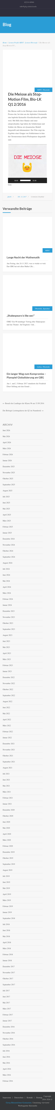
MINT (21, 42)
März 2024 (7, 593)
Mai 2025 (6, 508)
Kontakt (30, 1097)
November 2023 (9, 617)
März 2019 (7, 900)
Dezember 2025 (9, 466)
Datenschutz (18, 1097)
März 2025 (7, 520)
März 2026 (7, 448)
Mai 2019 (6, 888)
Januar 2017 (7, 1020)
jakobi (9, 197)
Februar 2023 (8, 665)
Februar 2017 (8, 1014)
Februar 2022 (8, 731)
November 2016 (9, 1032)
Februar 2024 (8, 599)
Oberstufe (34, 42)
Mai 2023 (6, 647)
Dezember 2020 (9, 810)
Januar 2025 (7, 532)
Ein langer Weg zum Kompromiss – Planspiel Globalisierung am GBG (26, 375)
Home (5, 42)
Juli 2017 (6, 990)
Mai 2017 (6, 1002)
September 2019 (9, 864)
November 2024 (9, 544)
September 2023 (9, 629)
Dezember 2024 (9, 538)
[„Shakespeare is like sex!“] (27, 293)
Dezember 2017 (9, 966)
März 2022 (7, 725)
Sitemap (39, 1097)
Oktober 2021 (8, 755)
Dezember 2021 (9, 743)
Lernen (11, 42)
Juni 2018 (6, 930)
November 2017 (9, 972)
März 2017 (7, 1008)
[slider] (25, 180)
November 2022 (9, 683)
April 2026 (7, 442)
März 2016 (7, 1075)
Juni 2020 (6, 822)
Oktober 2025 (8, 478)
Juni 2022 (6, 707)
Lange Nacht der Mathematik (23, 257)
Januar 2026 (7, 460)
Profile (16, 42)
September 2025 (9, 484)
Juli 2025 (6, 496)
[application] (27, 163)
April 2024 (7, 587)
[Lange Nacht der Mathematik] (27, 235)
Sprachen (46, 308)
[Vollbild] (43, 180)
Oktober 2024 (8, 551)
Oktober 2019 (8, 858)
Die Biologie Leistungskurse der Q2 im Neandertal (22, 410)
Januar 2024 (7, 605)
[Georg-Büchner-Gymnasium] (27, 12)
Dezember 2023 (9, 611)
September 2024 (9, 557)
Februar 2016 (8, 1081)
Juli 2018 (6, 924)
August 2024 (7, 563)
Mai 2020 (6, 828)
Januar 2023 (7, 671)
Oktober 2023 (8, 623)
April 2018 (7, 942)
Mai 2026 (6, 436)
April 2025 (7, 514)
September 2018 (9, 918)
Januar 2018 (7, 960)
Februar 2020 (8, 846)
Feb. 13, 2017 (22, 197)
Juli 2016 (6, 1050)
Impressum (7, 1097)
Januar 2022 (7, 737)
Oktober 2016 (8, 1038)
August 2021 (7, 767)
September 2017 (9, 984)
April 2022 (7, 719)
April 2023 (7, 653)
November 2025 (9, 472)
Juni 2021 (6, 779)
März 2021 (7, 791)
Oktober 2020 (8, 816)
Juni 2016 (6, 1057)
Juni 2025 (6, 502)
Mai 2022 (6, 713)
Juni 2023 (6, 641)
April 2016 (7, 1069)
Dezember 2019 (9, 852)
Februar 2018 (8, 954)
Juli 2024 (6, 569)
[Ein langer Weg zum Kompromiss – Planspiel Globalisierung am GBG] (27, 351)
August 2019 (7, 870)
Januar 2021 (7, 804)
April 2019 (7, 894)
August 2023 (7, 635)
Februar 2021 (8, 797)
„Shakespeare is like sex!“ (21, 315)
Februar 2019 (8, 906)
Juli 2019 (6, 876)
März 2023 (7, 659)
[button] (27, 163)
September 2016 (9, 1044)
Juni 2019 (6, 882)
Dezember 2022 (9, 677)
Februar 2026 (8, 454)
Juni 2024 (6, 575)
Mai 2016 (6, 1063)
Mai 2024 (6, 581)
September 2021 (9, 761)
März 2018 (7, 948)
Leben (39, 367)
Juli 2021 (6, 773)
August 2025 (7, 490)
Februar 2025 (8, 526)
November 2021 (9, 749)
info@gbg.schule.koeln (28, 6)
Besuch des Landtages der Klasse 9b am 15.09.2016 (24, 403)
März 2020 (7, 840)
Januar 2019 (7, 912)
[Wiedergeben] (11, 180)
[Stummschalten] (39, 180)
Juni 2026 (6, 430)
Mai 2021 (6, 785)
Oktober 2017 (8, 978)
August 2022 (7, 701)
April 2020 (7, 834)
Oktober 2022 (8, 689)
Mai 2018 (6, 936)
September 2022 (9, 695)
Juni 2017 (6, 996)
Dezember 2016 (9, 1026)
